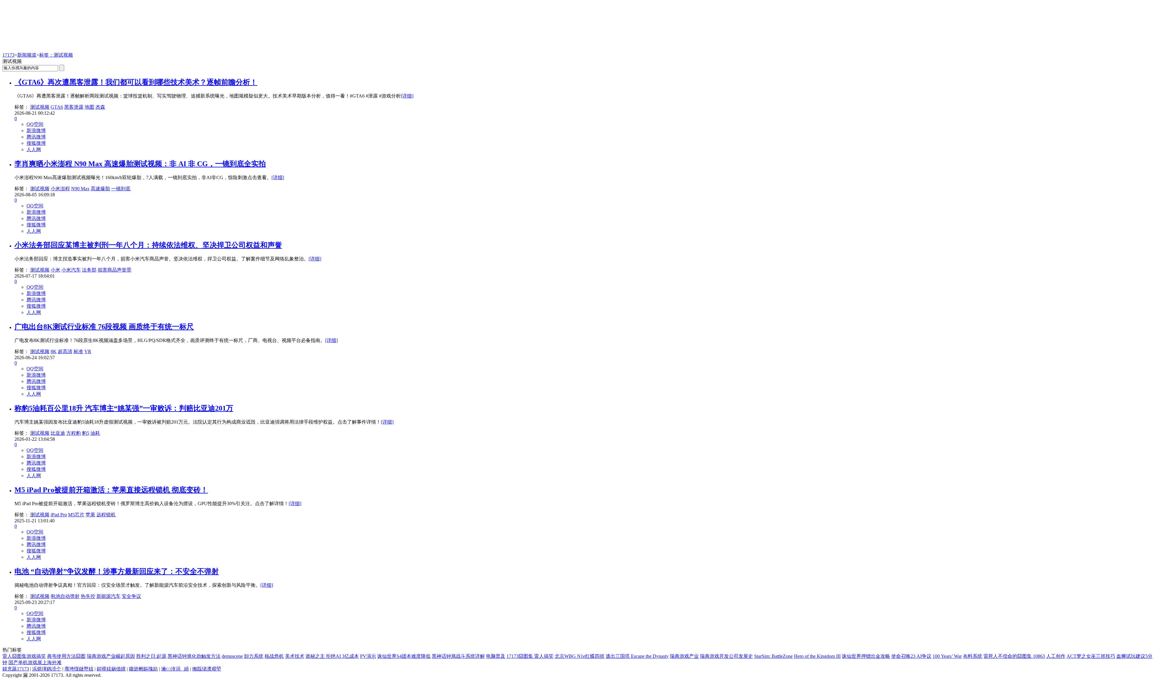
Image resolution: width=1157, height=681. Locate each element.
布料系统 (972, 656)
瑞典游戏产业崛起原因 (111, 656)
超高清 (65, 351)
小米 (55, 269)
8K (54, 351)
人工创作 (1055, 656)
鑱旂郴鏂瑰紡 (143, 668)
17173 (8, 55)
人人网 (34, 149)
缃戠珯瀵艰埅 (206, 668)
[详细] (407, 95)
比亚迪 (58, 433)
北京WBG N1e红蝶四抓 (579, 656)
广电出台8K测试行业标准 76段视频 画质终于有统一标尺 (104, 327)
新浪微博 (36, 130)
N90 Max (80, 188)
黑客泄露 (73, 107)
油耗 (95, 433)
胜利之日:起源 (151, 656)
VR (87, 351)
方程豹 (73, 433)
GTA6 (57, 107)
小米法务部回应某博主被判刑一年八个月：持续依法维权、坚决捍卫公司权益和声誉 (148, 245)
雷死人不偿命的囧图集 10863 (1014, 656)
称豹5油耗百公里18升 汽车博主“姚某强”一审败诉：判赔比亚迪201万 (123, 408)
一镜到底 (120, 188)
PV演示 (368, 656)
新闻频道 (26, 55)
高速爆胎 (100, 188)
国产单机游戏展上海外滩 (34, 662)
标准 (78, 351)
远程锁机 (106, 514)
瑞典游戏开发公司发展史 (726, 656)
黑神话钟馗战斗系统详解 (458, 656)
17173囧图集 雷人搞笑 (529, 656)
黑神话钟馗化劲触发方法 (194, 656)
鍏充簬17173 (15, 668)
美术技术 (294, 656)
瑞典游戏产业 (684, 656)
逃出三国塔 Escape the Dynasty (637, 656)
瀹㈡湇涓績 (175, 668)
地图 (89, 107)
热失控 (88, 596)
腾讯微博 (36, 136)
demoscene (232, 656)
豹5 (85, 433)
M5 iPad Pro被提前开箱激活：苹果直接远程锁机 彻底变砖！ (111, 490)
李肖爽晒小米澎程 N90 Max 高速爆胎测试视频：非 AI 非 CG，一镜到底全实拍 (140, 164)
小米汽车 (71, 269)
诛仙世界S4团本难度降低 (404, 656)
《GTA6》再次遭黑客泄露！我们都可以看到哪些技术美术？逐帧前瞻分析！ (135, 82)
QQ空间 (35, 124)
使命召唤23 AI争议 (911, 656)
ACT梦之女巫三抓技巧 (1091, 656)
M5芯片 (76, 514)
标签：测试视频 (56, 55)
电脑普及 (495, 656)
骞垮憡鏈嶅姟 (78, 668)
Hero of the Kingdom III (817, 656)
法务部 (89, 269)
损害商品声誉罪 (114, 269)
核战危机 (274, 656)
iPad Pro (59, 514)
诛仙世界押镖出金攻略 (866, 656)
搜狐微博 (36, 143)
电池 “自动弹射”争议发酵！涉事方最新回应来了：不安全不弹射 (116, 571)
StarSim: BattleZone (773, 656)
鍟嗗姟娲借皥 (111, 668)
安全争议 (131, 596)
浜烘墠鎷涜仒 (46, 668)
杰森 (100, 107)
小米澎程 (60, 188)
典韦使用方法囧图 (66, 656)
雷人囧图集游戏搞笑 (24, 656)
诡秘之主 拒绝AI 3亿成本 (332, 656)
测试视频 (39, 107)
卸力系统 (253, 656)
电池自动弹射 (65, 596)
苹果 (90, 514)
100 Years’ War (947, 656)
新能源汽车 (108, 596)
